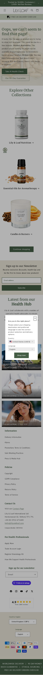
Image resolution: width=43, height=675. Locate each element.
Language (11, 346)
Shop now (21, 355)
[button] (35, 318)
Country (11, 338)
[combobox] (20, 341)
